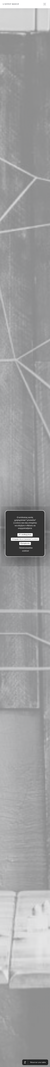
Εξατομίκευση (25, 543)
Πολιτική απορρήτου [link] (26, 548)
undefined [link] (25, 551)
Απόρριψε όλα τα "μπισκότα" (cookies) (25, 539)
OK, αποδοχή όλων (25, 535)
